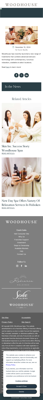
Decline (21, 391)
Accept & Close (21, 386)
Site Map (5, 318)
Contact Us (21, 254)
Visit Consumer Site (21, 234)
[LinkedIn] (26, 266)
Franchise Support (21, 240)
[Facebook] (21, 266)
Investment (21, 243)
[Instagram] (17, 266)
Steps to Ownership (21, 245)
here (8, 67)
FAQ (21, 251)
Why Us (21, 237)
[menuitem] (21, 233)
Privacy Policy (7, 322)
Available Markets (21, 248)
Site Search (26, 322)
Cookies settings (21, 381)
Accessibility (26, 318)
